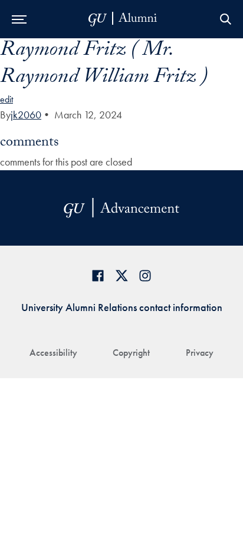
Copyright (131, 352)
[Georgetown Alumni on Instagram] (145, 275)
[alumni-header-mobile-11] (122, 19)
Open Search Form (225, 19)
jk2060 (26, 114)
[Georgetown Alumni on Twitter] (121, 275)
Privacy (200, 352)
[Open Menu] (19, 19)
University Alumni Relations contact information (121, 307)
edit (6, 99)
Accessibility (53, 352)
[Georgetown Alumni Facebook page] (98, 275)
